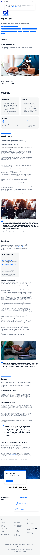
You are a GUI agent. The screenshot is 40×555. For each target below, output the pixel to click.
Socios (2, 525)
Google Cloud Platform (21, 246)
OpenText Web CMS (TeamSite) (12, 26)
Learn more (10, 480)
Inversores (3, 523)
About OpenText (23, 497)
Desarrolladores (3, 522)
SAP (15, 322)
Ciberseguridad (16, 523)
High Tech (3, 26)
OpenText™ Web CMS (6, 260)
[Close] (33, 4)
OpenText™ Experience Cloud (7, 256)
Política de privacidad (8, 544)
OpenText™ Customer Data (7, 273)
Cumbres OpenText (17, 535)
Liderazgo (2, 531)
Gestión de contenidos (18, 525)
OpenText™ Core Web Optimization (9, 268)
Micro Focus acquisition (8, 183)
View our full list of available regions (14, 7)
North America (26, 31)
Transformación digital (17, 526)
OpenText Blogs (22, 503)
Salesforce (20, 322)
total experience (13, 454)
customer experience (16, 444)
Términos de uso (15, 544)
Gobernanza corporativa (5, 534)
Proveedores (3, 526)
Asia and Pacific (32, 31)
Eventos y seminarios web (18, 532)
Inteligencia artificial (17, 522)
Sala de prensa (16, 531)
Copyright (9, 549)
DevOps (15, 527)
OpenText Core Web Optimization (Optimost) (9, 31)
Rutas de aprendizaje (30, 524)
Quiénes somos (3, 530)
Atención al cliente (30, 533)
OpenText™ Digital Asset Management (9, 264)
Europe (3, 33)
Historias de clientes (30, 523)
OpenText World (16, 534)
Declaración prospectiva (31, 544)
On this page (3, 39)
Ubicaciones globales (30, 532)
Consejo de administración (5, 532)
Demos (28, 526)
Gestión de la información (18, 521)
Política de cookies (22, 544)
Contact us (21, 509)
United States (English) (16, 6)
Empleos (2, 521)
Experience (20, 31)
